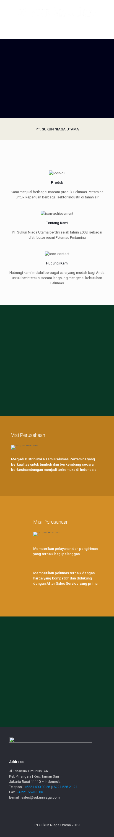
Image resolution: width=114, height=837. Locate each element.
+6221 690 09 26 (37, 787)
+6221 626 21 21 (64, 787)
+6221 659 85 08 (30, 792)
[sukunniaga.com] (57, 11)
